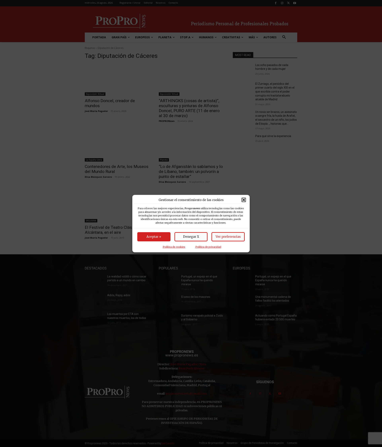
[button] (244, 200)
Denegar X (191, 237)
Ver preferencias (228, 237)
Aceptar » (153, 237)
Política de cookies (174, 246)
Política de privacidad (208, 246)
